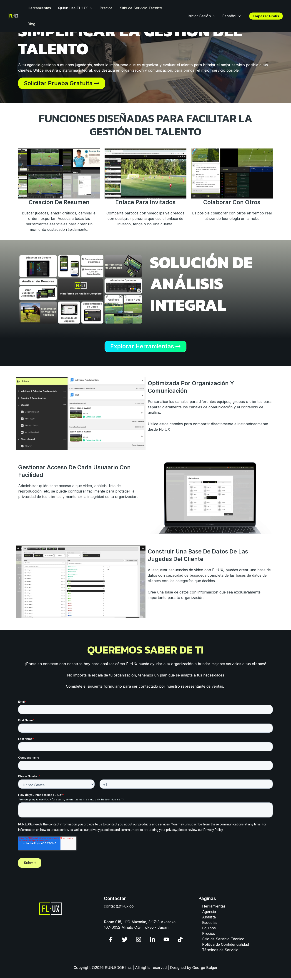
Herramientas (39, 8)
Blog (31, 24)
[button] (90, 8)
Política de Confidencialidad (225, 944)
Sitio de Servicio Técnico (141, 8)
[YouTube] (166, 939)
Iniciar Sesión (199, 16)
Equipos (209, 928)
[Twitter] (125, 939)
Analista (209, 917)
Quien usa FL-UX (73, 8)
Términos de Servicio (220, 950)
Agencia (209, 911)
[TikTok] (180, 939)
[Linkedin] (152, 939)
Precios (106, 8)
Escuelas (209, 922)
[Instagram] (138, 939)
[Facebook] (111, 939)
